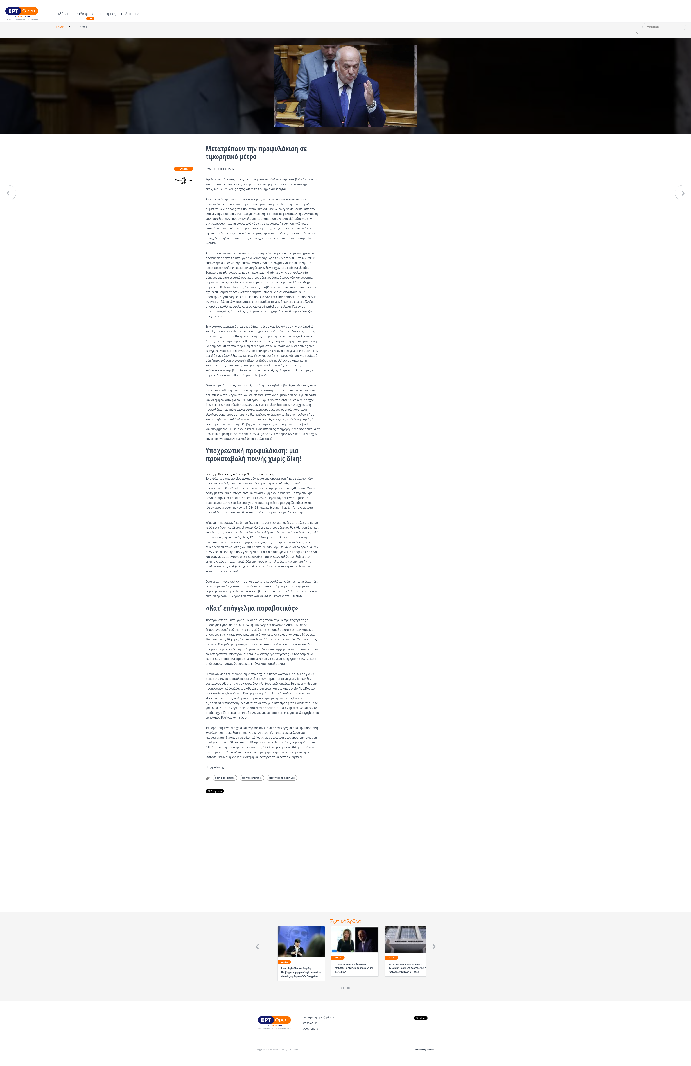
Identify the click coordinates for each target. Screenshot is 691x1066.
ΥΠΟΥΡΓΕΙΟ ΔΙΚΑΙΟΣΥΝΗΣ (282, 778)
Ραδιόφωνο (85, 16)
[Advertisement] (263, 847)
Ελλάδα (61, 27)
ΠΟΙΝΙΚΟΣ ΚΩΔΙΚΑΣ (225, 778)
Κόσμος (85, 27)
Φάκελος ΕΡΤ (310, 1023)
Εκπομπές (108, 14)
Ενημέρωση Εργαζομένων (318, 1017)
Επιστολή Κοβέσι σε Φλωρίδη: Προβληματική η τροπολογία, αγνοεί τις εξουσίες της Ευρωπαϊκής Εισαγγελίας (301, 972)
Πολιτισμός (130, 14)
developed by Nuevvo (424, 1049)
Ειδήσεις (63, 14)
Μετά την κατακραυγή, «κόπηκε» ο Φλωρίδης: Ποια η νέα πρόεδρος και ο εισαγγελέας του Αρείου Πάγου (407, 968)
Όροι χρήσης (310, 1028)
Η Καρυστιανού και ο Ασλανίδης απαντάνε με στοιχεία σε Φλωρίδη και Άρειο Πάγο (354, 968)
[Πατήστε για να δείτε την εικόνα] (345, 86)
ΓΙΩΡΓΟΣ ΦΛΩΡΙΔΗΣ (252, 778)
